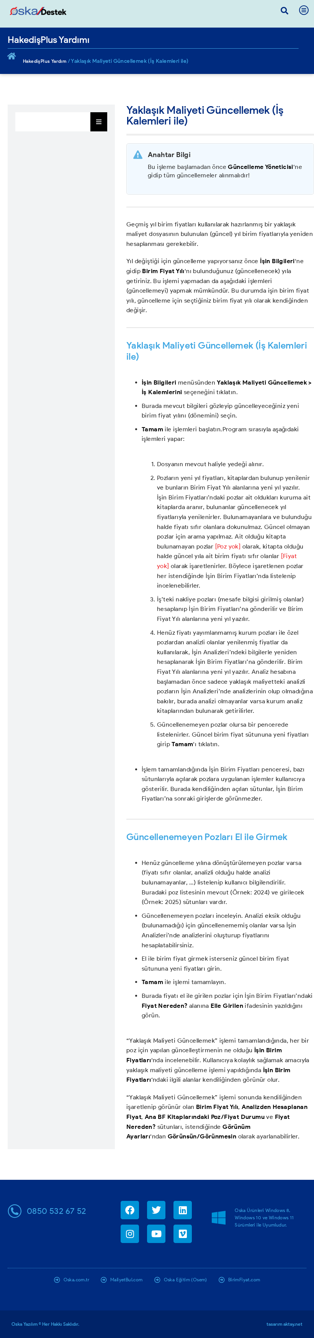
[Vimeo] (182, 1234)
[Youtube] (156, 1234)
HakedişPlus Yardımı (49, 39)
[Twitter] (156, 1210)
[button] (284, 11)
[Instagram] (130, 1234)
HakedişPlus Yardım (44, 61)
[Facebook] (130, 1210)
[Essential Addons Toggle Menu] (98, 121)
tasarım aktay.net (285, 1324)
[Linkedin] (182, 1210)
